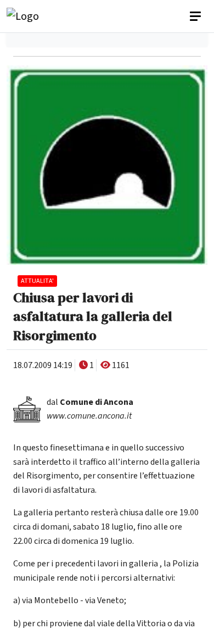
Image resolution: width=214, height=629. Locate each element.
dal (90, 402)
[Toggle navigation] (196, 16)
